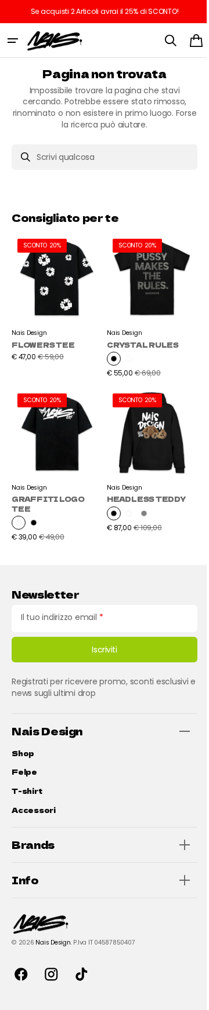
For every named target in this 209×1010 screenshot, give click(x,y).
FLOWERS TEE (43, 340)
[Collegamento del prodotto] (55, 303)
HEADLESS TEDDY (126, 495)
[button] (13, 40)
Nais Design (52, 942)
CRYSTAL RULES (139, 340)
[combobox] (100, 157)
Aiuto (175, 984)
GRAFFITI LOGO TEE (48, 495)
